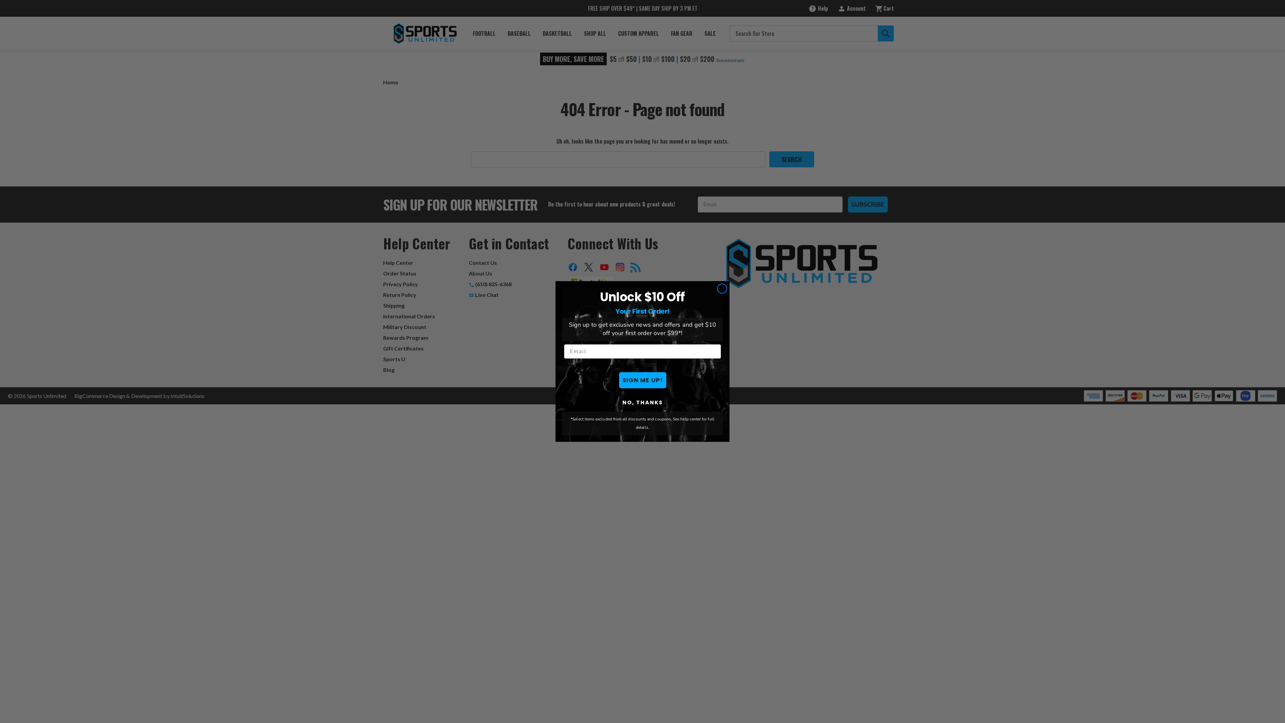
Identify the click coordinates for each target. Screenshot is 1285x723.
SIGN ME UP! (642, 380)
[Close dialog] (722, 289)
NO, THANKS (642, 402)
